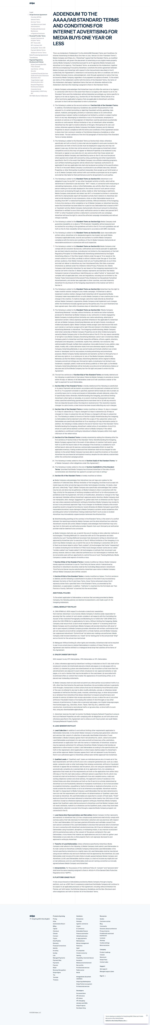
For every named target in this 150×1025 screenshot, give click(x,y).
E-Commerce (80, 928)
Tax (54, 975)
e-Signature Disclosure (38, 33)
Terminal (55, 977)
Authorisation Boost (59, 924)
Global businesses (81, 936)
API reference (80, 996)
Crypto (55, 938)
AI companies (80, 950)
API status (79, 998)
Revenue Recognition (59, 970)
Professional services (82, 967)
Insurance (79, 960)
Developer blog (81, 1008)
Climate (55, 933)
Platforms (79, 946)
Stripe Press (103, 959)
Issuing (55, 953)
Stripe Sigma (57, 972)
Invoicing (55, 950)
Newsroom (103, 957)
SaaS (77, 948)
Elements (56, 943)
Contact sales (104, 962)
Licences (102, 938)
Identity (55, 948)
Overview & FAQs (36, 17)
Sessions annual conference (108, 928)
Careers (102, 955)
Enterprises (79, 919)
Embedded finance (82, 931)
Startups (79, 921)
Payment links (57, 960)
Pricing (55, 919)
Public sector (80, 970)
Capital (55, 928)
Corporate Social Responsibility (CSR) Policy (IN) (39, 91)
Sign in (102, 976)
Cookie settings (104, 943)
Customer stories (105, 921)
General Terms (35, 19)
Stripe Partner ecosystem (84, 984)
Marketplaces (80, 941)
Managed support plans (107, 971)
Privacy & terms (104, 931)
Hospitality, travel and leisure (85, 958)
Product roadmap (105, 952)
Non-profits (79, 965)
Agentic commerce (82, 924)
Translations (34, 57)
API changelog (80, 1001)
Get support (103, 969)
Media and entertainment (84, 963)
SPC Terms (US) (35, 43)
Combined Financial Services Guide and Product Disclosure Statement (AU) (40, 75)
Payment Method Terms (38, 50)
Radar (54, 967)
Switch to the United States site (116, 1021)
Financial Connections (59, 946)
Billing (54, 926)
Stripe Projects (80, 1005)
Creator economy (81, 953)
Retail (78, 972)
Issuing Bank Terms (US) (38, 48)
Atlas (54, 921)
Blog (101, 924)
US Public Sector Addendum (39, 96)
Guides (102, 919)
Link (54, 955)
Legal (31, 12)
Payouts (55, 965)
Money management (82, 943)
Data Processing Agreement (39, 55)
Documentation (81, 993)
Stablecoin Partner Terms (38, 52)
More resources (104, 945)
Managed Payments (59, 958)
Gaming (78, 955)
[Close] (147, 1016)
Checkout (56, 931)
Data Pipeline (57, 941)
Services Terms (35, 22)
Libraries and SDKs (82, 1003)
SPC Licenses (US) (36, 45)
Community (103, 926)
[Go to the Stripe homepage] (32, 916)
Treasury (55, 980)
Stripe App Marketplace (83, 981)
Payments (56, 963)
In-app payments (81, 938)
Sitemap (102, 940)
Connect (55, 936)
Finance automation (82, 933)
